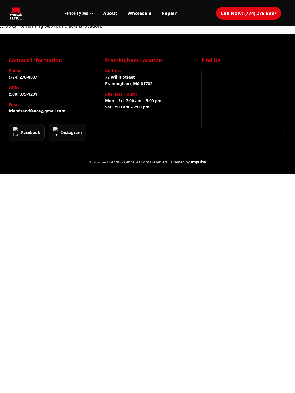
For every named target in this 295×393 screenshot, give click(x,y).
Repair (169, 13)
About (110, 13)
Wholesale (139, 13)
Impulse (198, 162)
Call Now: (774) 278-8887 (249, 13)
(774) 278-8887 (23, 77)
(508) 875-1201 (23, 94)
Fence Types (76, 13)
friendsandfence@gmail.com (37, 111)
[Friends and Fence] (16, 13)
